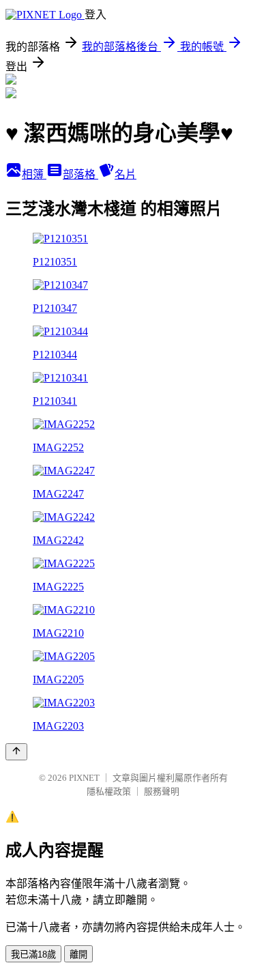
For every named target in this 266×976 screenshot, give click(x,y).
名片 (125, 174)
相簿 (34, 174)
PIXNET (84, 778)
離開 (78, 954)
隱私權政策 (109, 791)
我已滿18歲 (33, 954)
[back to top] (16, 751)
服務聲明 (161, 791)
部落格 (80, 174)
